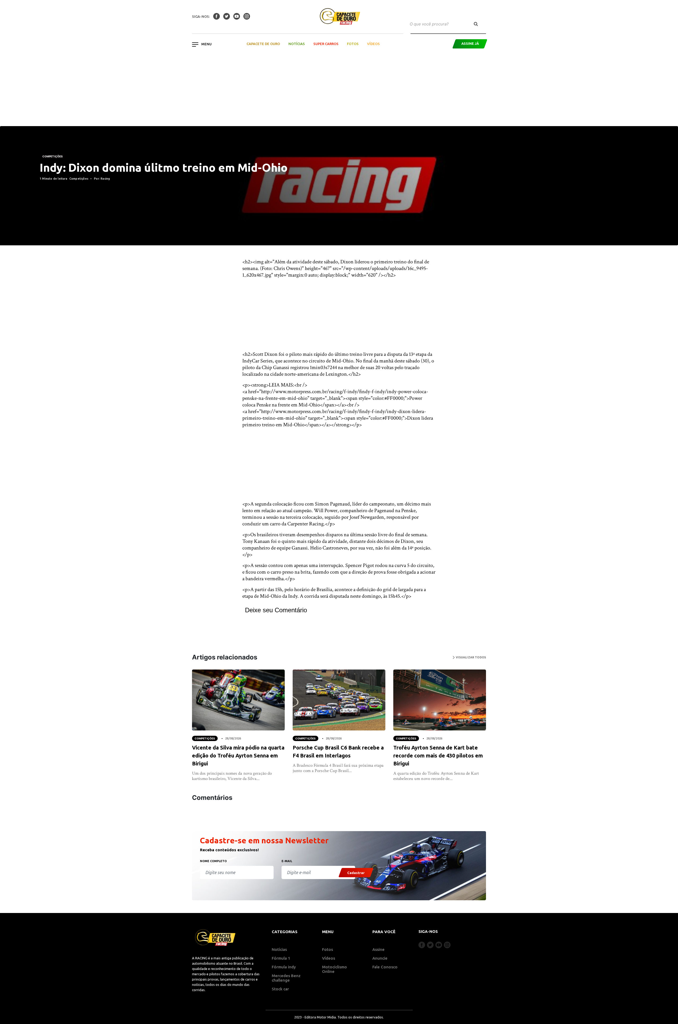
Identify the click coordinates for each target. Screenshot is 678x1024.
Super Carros (325, 44)
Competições (52, 156)
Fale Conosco (385, 967)
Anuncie (379, 958)
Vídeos (373, 44)
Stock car (280, 989)
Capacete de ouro (263, 44)
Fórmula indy (284, 967)
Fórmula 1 (281, 958)
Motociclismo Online (334, 969)
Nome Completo (213, 861)
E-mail (287, 861)
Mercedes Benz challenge (286, 977)
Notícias (296, 44)
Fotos (353, 44)
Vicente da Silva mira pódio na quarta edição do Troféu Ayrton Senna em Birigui (238, 755)
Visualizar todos (470, 657)
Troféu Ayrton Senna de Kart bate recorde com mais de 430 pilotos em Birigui (438, 755)
